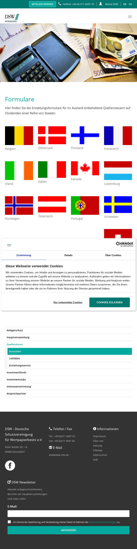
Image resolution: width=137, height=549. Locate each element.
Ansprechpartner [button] (16, 393)
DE (124, 4)
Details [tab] (68, 255)
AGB (95, 459)
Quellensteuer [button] (15, 344)
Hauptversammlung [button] (18, 337)
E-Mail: (12, 506)
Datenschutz (100, 454)
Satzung (97, 445)
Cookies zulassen (109, 302)
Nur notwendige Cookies (67, 302)
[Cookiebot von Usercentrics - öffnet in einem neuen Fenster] (118, 244)
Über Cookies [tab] (113, 255)
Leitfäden (14, 358)
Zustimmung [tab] (23, 255)
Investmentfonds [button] (16, 372)
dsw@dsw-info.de (59, 454)
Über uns (98, 440)
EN (130, 4)
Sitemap (97, 450)
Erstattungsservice (20, 365)
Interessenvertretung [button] (19, 386)
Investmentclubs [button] (16, 379)
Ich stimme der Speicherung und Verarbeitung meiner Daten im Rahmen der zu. (66, 522)
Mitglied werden (42, 4)
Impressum (99, 436)
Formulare (15, 351)
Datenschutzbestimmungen (103, 522)
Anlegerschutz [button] (15, 330)
